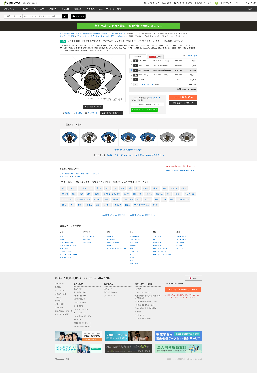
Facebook (60, 359)
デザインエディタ (152, 3)
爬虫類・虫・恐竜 (113, 243)
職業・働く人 (88, 240)
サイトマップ (251, 3)
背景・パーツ (181, 237)
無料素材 (78, 9)
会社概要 (138, 312)
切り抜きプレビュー (93, 107)
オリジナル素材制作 (114, 9)
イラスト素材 (38, 9)
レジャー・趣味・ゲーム (69, 255)
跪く (137, 188)
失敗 (79, 205)
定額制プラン (9, 9)
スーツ (126, 194)
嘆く (138, 199)
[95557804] (115, 215)
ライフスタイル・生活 (68, 246)
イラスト (122, 34)
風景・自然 (134, 264)
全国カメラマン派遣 (95, 9)
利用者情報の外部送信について (146, 302)
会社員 (63, 205)
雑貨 (131, 261)
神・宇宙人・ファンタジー (116, 249)
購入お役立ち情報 (80, 292)
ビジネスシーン (183, 199)
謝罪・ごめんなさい (109, 34)
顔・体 (62, 240)
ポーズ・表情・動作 (83, 34)
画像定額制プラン (80, 296)
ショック (174, 188)
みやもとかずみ (154, 98)
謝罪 (88, 194)
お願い (145, 188)
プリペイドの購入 (80, 303)
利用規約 (138, 289)
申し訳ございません (141, 205)
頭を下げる (137, 194)
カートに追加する (181, 97)
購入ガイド (201, 3)
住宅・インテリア (159, 252)
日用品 (132, 255)
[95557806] (143, 215)
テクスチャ (180, 243)
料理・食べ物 (134, 240)
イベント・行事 (65, 258)
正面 (97, 205)
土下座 (99, 188)
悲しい (183, 188)
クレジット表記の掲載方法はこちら (180, 170)
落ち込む (64, 194)
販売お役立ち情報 (110, 292)
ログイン (251, 9)
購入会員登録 (166, 3)
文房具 (132, 258)
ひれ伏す (155, 188)
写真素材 (24, 9)
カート (213, 3)
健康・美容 (64, 249)
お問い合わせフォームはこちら (182, 289)
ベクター (72, 188)
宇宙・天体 (157, 237)
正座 (115, 188)
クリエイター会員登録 (184, 3)
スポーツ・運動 (65, 252)
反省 (164, 199)
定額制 (156, 56)
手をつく (177, 194)
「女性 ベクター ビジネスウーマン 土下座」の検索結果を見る (134, 155)
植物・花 (110, 246)
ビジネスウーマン (86, 188)
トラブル (147, 199)
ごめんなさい (128, 199)
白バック (117, 205)
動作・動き (96, 34)
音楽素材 (65, 9)
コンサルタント (67, 199)
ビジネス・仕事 (89, 237)
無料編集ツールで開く (182, 103)
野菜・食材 (134, 243)
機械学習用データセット (64, 311)
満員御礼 (115, 199)
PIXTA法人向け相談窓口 (82, 326)
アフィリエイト (109, 296)
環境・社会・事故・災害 (162, 255)
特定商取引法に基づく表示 (144, 305)
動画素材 (53, 9)
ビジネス (97, 199)
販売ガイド (108, 289)
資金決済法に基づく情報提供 (145, 308)
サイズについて (79, 313)
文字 (73, 177)
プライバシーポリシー (143, 292)
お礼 (164, 188)
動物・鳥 (110, 237)
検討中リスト (228, 3)
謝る (107, 188)
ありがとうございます (112, 194)
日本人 (127, 205)
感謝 (81, 194)
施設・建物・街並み (160, 249)
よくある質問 (78, 306)
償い (168, 194)
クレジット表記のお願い (143, 319)
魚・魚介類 (111, 240)
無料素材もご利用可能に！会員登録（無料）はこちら (128, 25)
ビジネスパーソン (83, 199)
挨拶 (78, 177)
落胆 (73, 194)
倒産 (171, 199)
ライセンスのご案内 (81, 309)
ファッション (134, 252)
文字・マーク (65, 177)
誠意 (156, 199)
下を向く (148, 194)
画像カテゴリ (60, 284)
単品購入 (137, 56)
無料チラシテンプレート (82, 323)
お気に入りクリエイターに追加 (145, 110)
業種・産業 (87, 243)
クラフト (179, 249)
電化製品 (133, 246)
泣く (72, 205)
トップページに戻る (67, 34)
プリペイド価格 (191, 56)
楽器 (131, 249)
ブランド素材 (60, 304)
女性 (63, 188)
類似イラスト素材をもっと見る (128, 149)
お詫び (97, 194)
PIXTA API (77, 320)
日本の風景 (157, 246)
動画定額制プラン (80, 299)
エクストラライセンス (146, 84)
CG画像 (179, 246)
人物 (130, 188)
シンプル (89, 205)
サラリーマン (190, 194)
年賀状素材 (59, 308)
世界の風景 (157, 243)
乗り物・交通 (134, 237)
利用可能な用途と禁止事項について (183, 166)
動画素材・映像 (60, 294)
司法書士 (159, 194)
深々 (122, 188)
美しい (155, 205)
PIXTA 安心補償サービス (82, 316)
